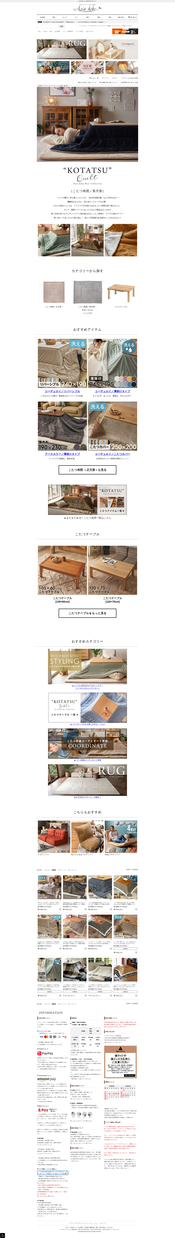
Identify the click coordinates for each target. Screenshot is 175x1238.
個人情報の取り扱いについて (108, 82)
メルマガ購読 (79, 31)
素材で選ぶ (121, 17)
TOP (39, 31)
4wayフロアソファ (112, 855)
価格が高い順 (72, 870)
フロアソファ (43, 855)
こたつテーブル (121, 307)
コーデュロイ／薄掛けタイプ (112, 391)
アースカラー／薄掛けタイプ (62, 453)
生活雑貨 (42, 17)
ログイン (115, 78)
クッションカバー (102, 25)
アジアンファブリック (49, 85)
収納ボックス (111, 25)
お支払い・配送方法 (99, 1223)
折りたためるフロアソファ (82, 855)
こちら (44, 1196)
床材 (87, 17)
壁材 (98, 17)
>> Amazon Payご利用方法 (44, 1101)
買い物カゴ (133, 17)
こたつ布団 (60, 85)
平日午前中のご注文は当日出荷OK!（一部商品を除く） (59, 22)
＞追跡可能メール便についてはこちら (80, 1079)
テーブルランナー (92, 25)
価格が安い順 (62, 870)
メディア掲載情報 (67, 31)
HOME (40, 85)
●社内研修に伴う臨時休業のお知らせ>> (87, 1)
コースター (129, 25)
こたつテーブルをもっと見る (88, 613)
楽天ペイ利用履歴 (54, 1131)
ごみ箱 (123, 25)
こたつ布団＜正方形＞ (54, 307)
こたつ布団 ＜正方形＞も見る (87, 469)
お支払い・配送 (47, 31)
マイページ (105, 78)
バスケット (118, 25)
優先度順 (47, 870)
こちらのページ (79, 1099)
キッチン (65, 17)
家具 (110, 17)
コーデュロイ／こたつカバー (112, 453)
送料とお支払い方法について (87, 82)
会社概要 (57, 31)
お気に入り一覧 (94, 78)
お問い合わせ (90, 31)
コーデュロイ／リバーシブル (62, 391)
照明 (53, 17)
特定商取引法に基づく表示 (129, 82)
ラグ (76, 17)
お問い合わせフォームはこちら (112, 1042)
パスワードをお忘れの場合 (129, 78)
